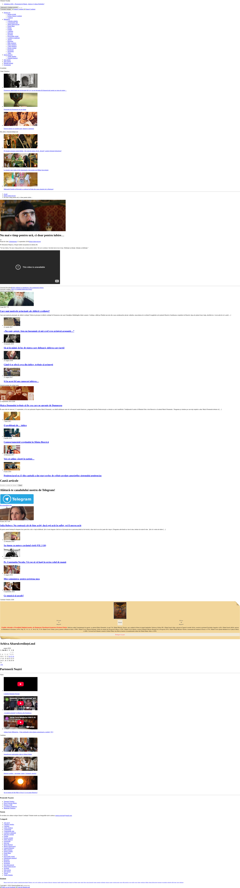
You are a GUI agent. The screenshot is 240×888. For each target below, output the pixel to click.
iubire (85, 882)
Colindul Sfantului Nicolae (12, 694)
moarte (111, 882)
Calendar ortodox (13, 21)
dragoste (46, 882)
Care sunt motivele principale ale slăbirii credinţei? (25, 311)
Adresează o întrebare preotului (9, 7)
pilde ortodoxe (125, 882)
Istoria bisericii (8, 55)
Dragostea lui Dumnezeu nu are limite (15, 109)
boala (9, 882)
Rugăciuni (11, 50)
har (73, 882)
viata (178, 882)
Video (9, 53)
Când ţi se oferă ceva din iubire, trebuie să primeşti (28, 364)
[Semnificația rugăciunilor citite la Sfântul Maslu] (21, 751)
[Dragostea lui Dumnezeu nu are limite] (21, 106)
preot (136, 882)
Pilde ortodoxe (12, 43)
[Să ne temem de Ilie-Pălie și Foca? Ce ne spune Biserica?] (21, 789)
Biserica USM (8, 805)
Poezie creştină (12, 48)
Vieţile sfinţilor (12, 56)
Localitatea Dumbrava (10, 806)
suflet (172, 882)
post (130, 882)
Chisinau (30, 882)
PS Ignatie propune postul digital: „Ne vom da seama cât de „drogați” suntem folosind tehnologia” (33, 151)
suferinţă (169, 882)
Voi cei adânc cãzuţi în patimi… (19, 459)
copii (33, 882)
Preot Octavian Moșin (10, 803)
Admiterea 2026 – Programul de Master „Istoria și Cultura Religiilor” (24, 4)
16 (13, 656)
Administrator (13, 241)
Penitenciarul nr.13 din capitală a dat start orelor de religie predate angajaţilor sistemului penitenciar (53, 475)
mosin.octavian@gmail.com (63, 815)
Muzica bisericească (10, 846)
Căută (20, 485)
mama (95, 882)
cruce (42, 882)
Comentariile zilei (13, 23)
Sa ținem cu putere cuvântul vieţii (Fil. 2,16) (25, 545)
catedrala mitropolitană (23, 882)
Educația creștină (9, 834)
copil (36, 882)
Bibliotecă (7, 19)
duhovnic (50, 882)
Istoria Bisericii (8, 844)
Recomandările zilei (6, 505)
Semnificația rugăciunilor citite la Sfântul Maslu (18, 754)
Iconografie (7, 841)
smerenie (160, 882)
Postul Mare (11, 26)
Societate (10, 34)
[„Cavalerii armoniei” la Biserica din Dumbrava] (21, 710)
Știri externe (7, 61)
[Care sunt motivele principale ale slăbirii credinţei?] (17, 305)
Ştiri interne (7, 60)
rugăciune (143, 882)
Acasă (5, 194)
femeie (70, 882)
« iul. (1, 664)
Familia (10, 29)
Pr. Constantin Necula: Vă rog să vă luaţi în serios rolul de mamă (35, 562)
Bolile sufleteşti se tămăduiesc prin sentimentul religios (27, 287)
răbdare (147, 882)
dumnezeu (55, 882)
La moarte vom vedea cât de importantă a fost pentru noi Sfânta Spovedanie (26, 170)
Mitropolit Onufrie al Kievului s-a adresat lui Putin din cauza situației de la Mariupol (28, 189)
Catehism (10, 31)
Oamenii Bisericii (9, 848)
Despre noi (7, 12)
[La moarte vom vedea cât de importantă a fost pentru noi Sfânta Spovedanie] (21, 167)
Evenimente (7, 65)
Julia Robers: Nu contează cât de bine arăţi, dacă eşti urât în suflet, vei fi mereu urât (40, 525)
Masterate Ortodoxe (9, 808)
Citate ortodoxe (12, 46)
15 (11, 656)
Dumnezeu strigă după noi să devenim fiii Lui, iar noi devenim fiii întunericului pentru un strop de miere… (35, 90)
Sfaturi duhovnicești (13, 24)
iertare (79, 882)
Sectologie (11, 51)
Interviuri (10, 33)
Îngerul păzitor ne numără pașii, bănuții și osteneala (19, 128)
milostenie (103, 882)
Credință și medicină (14, 38)
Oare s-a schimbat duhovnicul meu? (21, 289)
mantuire (99, 882)
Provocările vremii (13, 36)
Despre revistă (12, 14)
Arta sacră (7, 823)
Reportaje (10, 41)
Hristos (75, 882)
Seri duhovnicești (9, 865)
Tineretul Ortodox (9, 801)
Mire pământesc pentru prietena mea (22, 579)
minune (107, 882)
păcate (139, 882)
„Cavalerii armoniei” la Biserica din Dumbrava (17, 713)
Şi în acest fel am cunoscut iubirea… (21, 381)
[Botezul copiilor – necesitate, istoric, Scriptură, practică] (21, 770)
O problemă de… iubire (15, 425)
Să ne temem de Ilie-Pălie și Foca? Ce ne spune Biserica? (21, 792)
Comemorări (7, 829)
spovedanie (164, 882)
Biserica (5, 882)
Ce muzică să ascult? (14, 595)
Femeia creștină (8, 838)
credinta (39, 882)
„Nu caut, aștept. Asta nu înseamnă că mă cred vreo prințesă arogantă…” (39, 331)
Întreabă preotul (8, 63)
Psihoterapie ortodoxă (10, 858)
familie (62, 882)
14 (9, 656)
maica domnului (89, 882)
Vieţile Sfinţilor (8, 875)
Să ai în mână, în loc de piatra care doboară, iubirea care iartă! (34, 348)
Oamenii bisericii (13, 58)
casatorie (16, 882)
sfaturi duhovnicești (153, 882)
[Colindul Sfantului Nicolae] (21, 690)
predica (133, 882)
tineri (175, 882)
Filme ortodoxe (12, 44)
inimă (82, 882)
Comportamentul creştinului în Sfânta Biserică (26, 442)
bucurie (12, 882)
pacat (121, 882)
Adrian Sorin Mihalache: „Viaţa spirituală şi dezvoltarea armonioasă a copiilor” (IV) (28, 732)
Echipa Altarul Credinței (15, 16)
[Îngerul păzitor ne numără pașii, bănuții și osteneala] (21, 125)
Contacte (10, 17)
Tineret (10, 39)
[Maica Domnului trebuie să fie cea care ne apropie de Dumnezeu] (17, 400)
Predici (10, 28)
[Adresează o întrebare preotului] (19, 7)
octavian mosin (116, 882)
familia (58, 882)
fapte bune (66, 882)
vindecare (181, 882)
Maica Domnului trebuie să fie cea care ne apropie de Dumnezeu (31, 405)
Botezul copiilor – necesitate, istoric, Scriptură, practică (20, 773)
